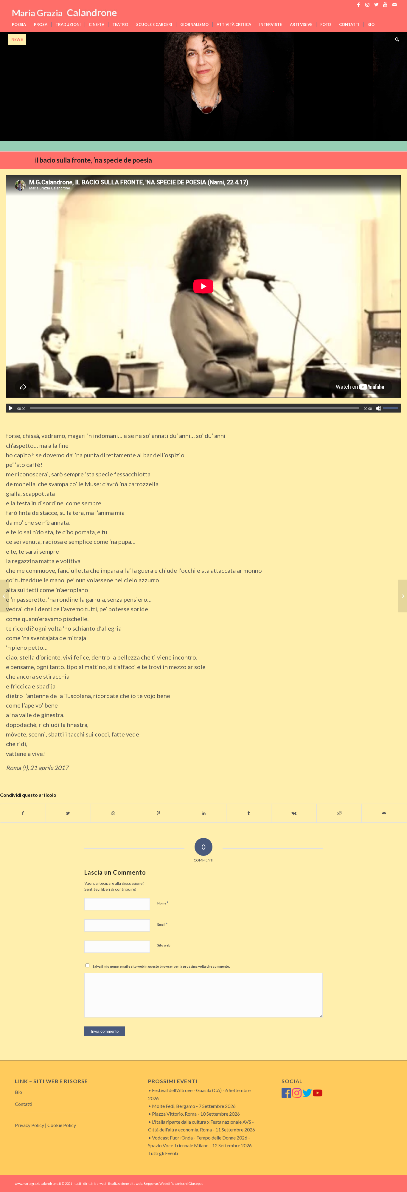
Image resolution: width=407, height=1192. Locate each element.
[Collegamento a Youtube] (385, 4)
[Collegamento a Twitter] (376, 4)
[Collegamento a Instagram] (367, 4)
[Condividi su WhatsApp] (113, 813)
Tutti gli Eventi (163, 1153)
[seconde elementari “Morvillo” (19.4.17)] (4, 596)
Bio (18, 1092)
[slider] (392, 408)
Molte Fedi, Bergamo (173, 1106)
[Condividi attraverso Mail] (384, 813)
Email (162, 924)
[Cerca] (395, 39)
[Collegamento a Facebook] (358, 4)
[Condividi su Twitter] (68, 813)
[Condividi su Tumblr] (248, 813)
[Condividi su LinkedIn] (203, 813)
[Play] (11, 408)
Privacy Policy (29, 1125)
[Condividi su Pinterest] (158, 813)
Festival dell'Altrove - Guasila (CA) (187, 1090)
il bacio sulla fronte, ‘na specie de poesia (93, 160)
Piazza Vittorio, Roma (174, 1114)
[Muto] (378, 408)
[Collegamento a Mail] (394, 4)
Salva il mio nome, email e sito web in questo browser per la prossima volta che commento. (161, 966)
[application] (203, 408)
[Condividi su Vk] (293, 813)
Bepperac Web (155, 1183)
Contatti (23, 1104)
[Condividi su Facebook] (23, 813)
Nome (162, 903)
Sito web (163, 945)
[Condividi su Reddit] (339, 813)
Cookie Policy (61, 1125)
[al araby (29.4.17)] (402, 596)
